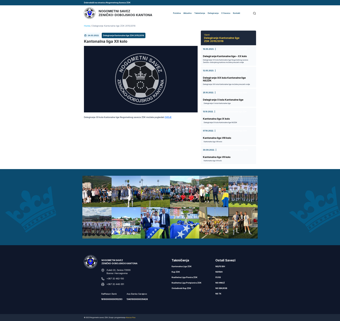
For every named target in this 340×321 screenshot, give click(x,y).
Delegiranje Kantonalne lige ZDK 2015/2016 (113, 25)
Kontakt (236, 13)
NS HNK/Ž (220, 283)
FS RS (218, 277)
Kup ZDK (176, 272)
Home (87, 25)
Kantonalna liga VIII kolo (217, 137)
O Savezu (225, 13)
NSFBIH (219, 272)
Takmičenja (199, 13)
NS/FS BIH (220, 266)
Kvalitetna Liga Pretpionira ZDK (186, 283)
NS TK (218, 294)
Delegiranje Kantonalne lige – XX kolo (225, 56)
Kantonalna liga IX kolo (216, 118)
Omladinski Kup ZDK (181, 288)
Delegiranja (213, 13)
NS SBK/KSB (221, 288)
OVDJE (168, 117)
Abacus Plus (130, 317)
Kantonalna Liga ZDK (182, 266)
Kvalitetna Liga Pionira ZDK (184, 277)
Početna (177, 13)
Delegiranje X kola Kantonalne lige (223, 99)
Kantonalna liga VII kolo (216, 157)
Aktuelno (187, 13)
